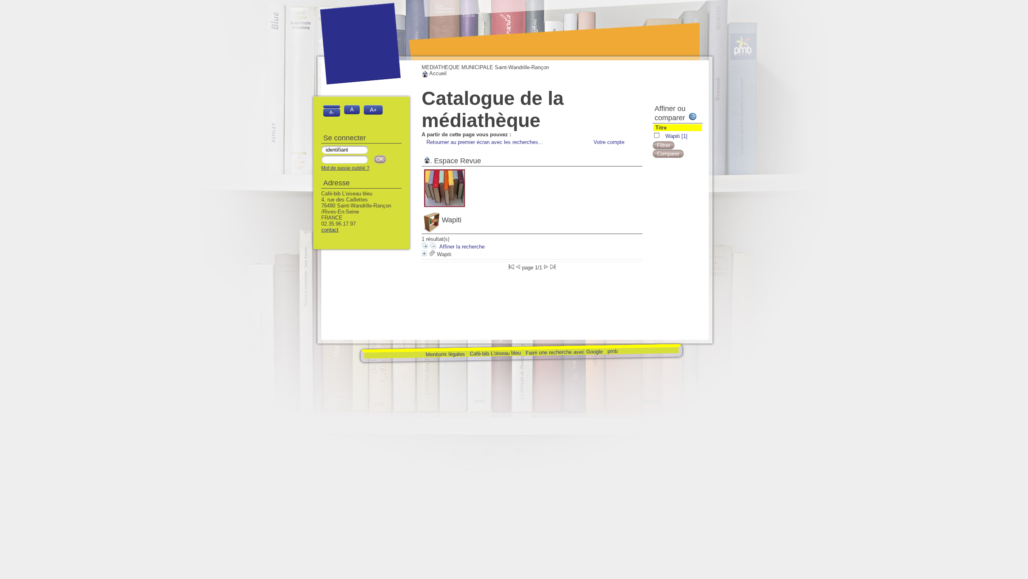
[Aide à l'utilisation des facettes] (692, 116)
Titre (661, 128)
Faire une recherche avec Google (563, 351)
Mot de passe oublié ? (345, 168)
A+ (373, 110)
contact (330, 230)
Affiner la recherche (462, 247)
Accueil (437, 73)
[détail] (424, 253)
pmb (612, 351)
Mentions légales (445, 354)
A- (331, 112)
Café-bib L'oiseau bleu (495, 353)
